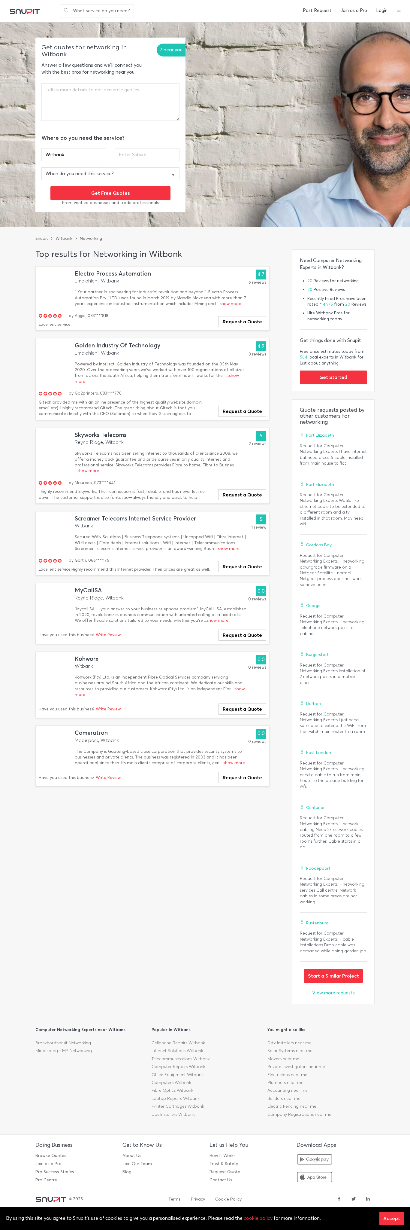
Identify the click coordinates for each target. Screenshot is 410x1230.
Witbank (64, 238)
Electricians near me (287, 1074)
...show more (229, 303)
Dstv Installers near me (289, 1042)
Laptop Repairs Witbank (176, 1098)
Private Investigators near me (296, 1066)
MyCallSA (88, 590)
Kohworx (86, 658)
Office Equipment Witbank (177, 1074)
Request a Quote (242, 322)
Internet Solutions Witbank (177, 1050)
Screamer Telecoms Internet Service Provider (135, 518)
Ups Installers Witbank (173, 1114)
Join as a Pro (354, 10)
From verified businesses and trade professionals (110, 202)
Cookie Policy (228, 1199)
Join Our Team (137, 1163)
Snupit (41, 238)
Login (381, 10)
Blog (126, 1171)
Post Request (317, 10)
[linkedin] (368, 1199)
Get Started (333, 377)
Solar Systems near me (289, 1050)
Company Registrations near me (299, 1114)
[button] (398, 11)
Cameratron (91, 732)
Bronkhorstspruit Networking (63, 1042)
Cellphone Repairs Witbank (178, 1042)
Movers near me (283, 1058)
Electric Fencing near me (291, 1106)
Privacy (198, 1199)
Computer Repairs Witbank (178, 1066)
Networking (91, 238)
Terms (174, 1199)
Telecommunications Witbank (181, 1058)
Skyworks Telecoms (101, 435)
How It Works (223, 1155)
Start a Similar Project (333, 976)
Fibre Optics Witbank (172, 1090)
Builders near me (283, 1098)
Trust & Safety (224, 1163)
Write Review (108, 634)
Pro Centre (46, 1180)
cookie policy (258, 1218)
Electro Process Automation (113, 273)
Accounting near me (287, 1090)
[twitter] (353, 1199)
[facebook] (339, 1199)
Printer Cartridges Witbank (178, 1106)
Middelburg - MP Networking (63, 1050)
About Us (131, 1155)
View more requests (333, 993)
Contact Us (221, 1180)
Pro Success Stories (54, 1171)
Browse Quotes (50, 1155)
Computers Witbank (171, 1082)
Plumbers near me (285, 1082)
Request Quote (225, 1171)
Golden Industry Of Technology (117, 345)
